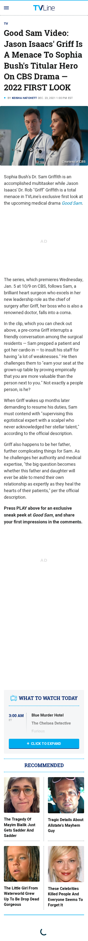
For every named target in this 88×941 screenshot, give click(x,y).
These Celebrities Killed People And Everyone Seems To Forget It (65, 897)
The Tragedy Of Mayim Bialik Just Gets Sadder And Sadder (19, 827)
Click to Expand (46, 743)
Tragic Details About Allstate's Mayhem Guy (65, 825)
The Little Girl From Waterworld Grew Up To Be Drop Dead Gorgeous (21, 896)
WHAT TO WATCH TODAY (48, 698)
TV (6, 23)
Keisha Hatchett (24, 98)
